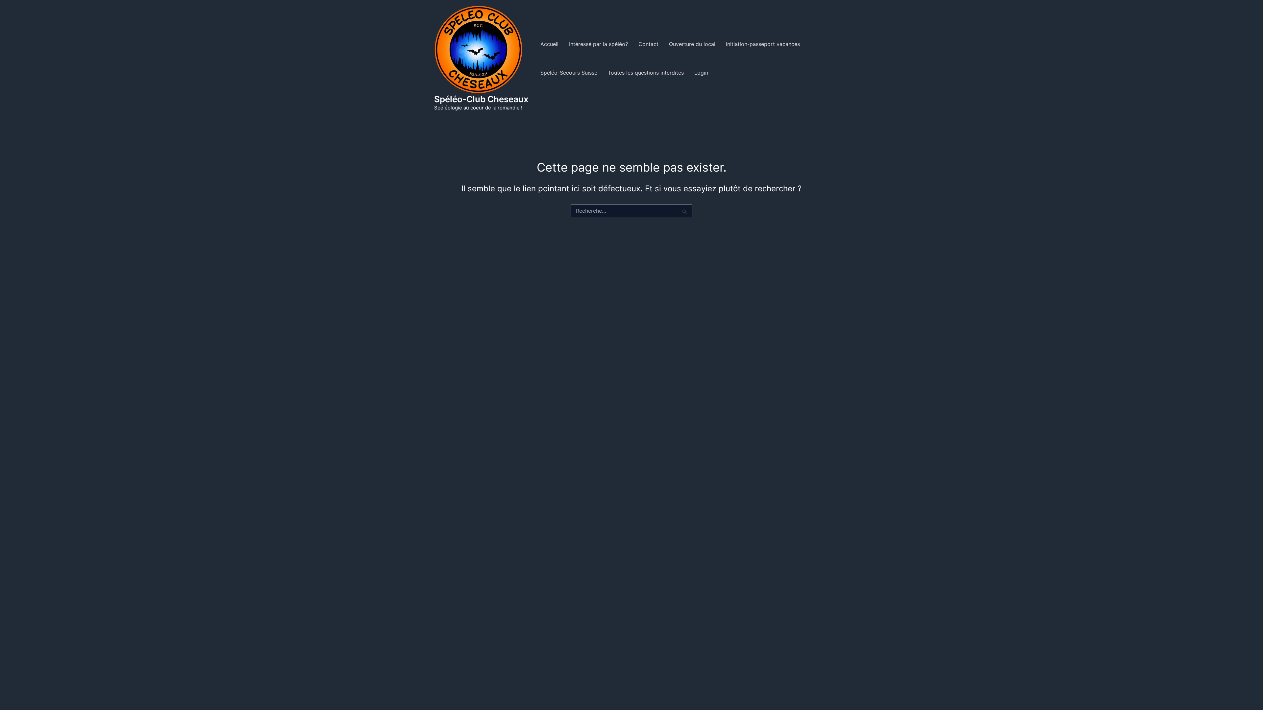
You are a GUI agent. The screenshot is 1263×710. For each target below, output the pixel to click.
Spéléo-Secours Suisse (568, 72)
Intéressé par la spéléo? (598, 44)
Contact (648, 44)
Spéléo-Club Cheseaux (481, 99)
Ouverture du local (692, 44)
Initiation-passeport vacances (763, 44)
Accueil (549, 44)
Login (701, 72)
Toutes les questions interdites (646, 72)
